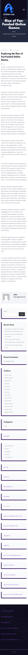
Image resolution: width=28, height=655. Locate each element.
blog (4, 64)
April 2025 (7, 392)
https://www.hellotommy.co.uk (8, 634)
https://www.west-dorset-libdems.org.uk (13, 594)
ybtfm (6, 50)
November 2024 (9, 406)
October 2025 (8, 375)
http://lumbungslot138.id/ (7, 611)
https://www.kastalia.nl (9, 565)
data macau (6, 477)
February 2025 (8, 398)
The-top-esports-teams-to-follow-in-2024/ (14, 342)
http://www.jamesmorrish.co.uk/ (11, 584)
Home (14, 31)
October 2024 (8, 409)
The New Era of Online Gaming (12, 339)
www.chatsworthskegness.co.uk (14, 555)
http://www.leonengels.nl (9, 575)
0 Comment (15, 50)
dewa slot (6, 467)
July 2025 (7, 383)
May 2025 (7, 389)
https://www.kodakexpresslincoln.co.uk (13, 516)
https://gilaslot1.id (5, 622)
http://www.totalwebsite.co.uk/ (11, 526)
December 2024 (9, 403)
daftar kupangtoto (9, 446)
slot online (7, 454)
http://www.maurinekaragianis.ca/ (9, 628)
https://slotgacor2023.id (7, 617)
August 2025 (8, 380)
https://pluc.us (7, 535)
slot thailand (6, 496)
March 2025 (7, 395)
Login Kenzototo (8, 457)
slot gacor (7, 448)
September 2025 (9, 378)
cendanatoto (8, 451)
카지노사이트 (7, 506)
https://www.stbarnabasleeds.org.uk (10, 639)
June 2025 (7, 386)
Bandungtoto (7, 436)
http (4, 555)
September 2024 (9, 412)
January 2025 (8, 400)
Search (5, 311)
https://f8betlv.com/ (8, 486)
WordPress (17, 649)
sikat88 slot (6, 545)
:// (6, 555)
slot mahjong (4, 212)
